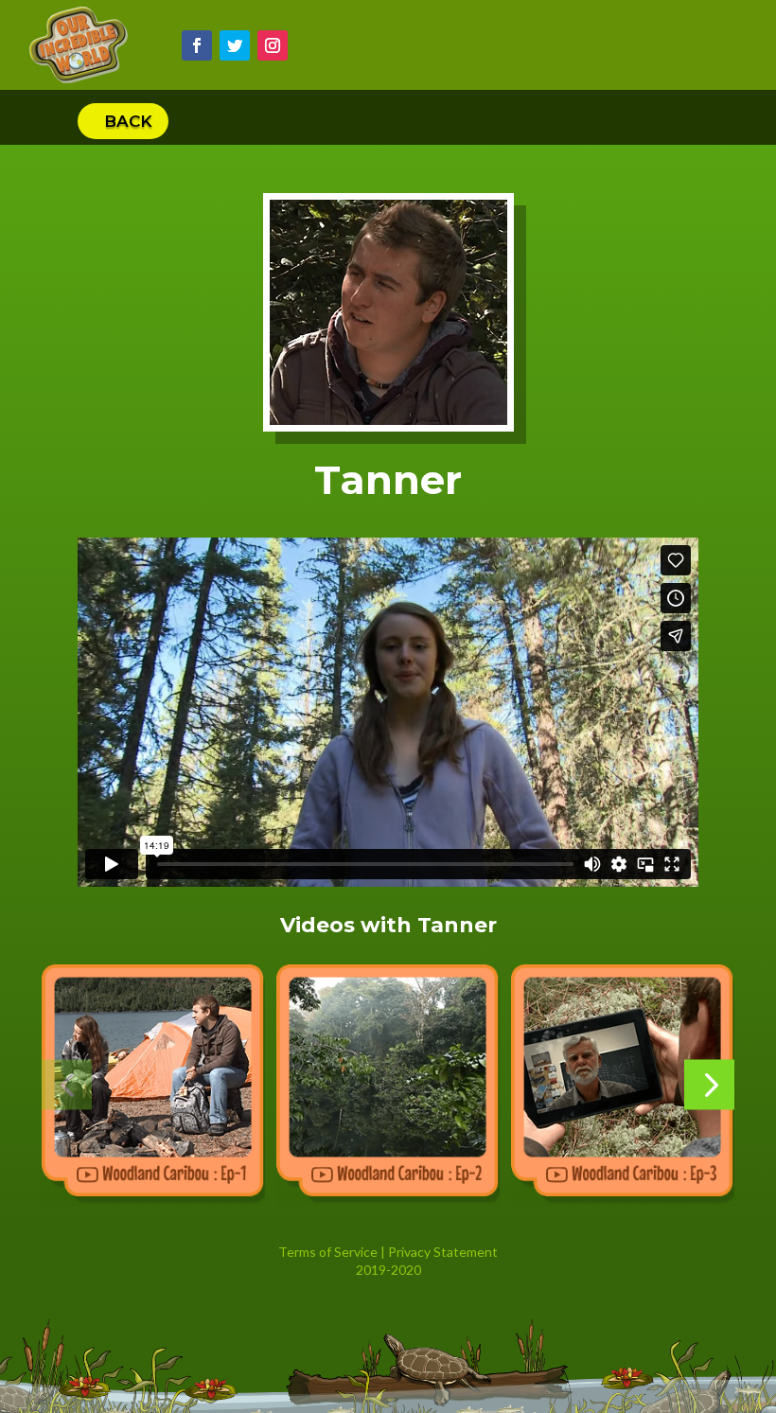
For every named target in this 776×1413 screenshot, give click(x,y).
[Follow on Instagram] (272, 45)
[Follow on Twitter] (235, 45)
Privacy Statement (443, 1252)
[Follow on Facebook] (197, 45)
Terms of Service (328, 1252)
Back (128, 121)
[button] (67, 1085)
